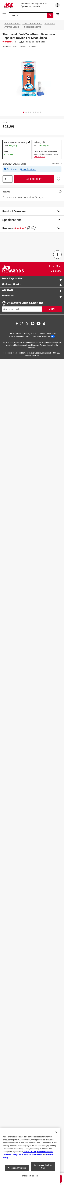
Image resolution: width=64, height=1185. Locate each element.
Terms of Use (15, 333)
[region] (30, 1156)
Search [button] (14, 15)
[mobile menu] (4, 14)
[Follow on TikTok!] (44, 323)
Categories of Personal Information (27, 1154)
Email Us (35, 355)
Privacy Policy (30, 333)
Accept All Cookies (17, 1168)
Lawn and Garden (32, 23)
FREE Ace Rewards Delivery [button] (45, 151)
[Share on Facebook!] (17, 323)
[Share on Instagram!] (21, 323)
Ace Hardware (12, 23)
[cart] (58, 14)
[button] (32, 79)
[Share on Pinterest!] (32, 323)
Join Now (56, 270)
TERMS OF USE (29, 1151)
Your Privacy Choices (41, 336)
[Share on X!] (27, 323)
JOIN (51, 309)
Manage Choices (30, 1176)
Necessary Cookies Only (43, 1166)
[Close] (56, 1132)
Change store (56, 163)
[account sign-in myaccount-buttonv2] (57, 5)
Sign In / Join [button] (39, 157)
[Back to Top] (57, 254)
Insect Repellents (32, 26)
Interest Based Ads (48, 333)
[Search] (50, 15)
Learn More (55, 266)
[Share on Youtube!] (38, 323)
